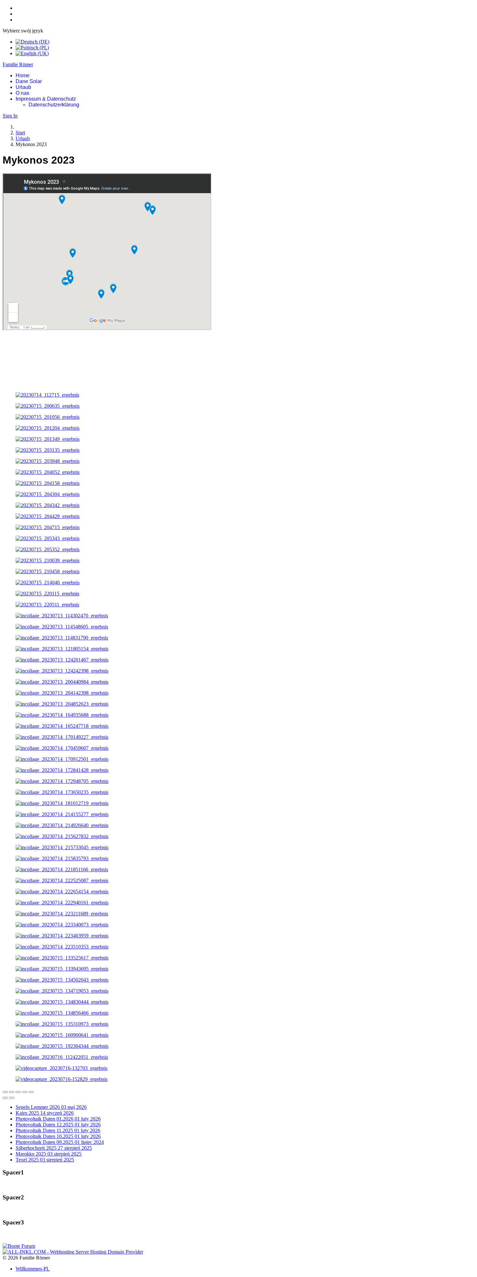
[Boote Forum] (19, 1246)
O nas (22, 93)
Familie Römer (18, 64)
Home (23, 75)
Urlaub (23, 87)
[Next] (11, 1098)
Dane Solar (29, 81)
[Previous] (5, 1098)
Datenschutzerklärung (54, 104)
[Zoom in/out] (24, 1092)
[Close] (5, 1092)
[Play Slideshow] (31, 1092)
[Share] (11, 1092)
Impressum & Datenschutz (46, 99)
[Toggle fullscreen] (18, 1092)
